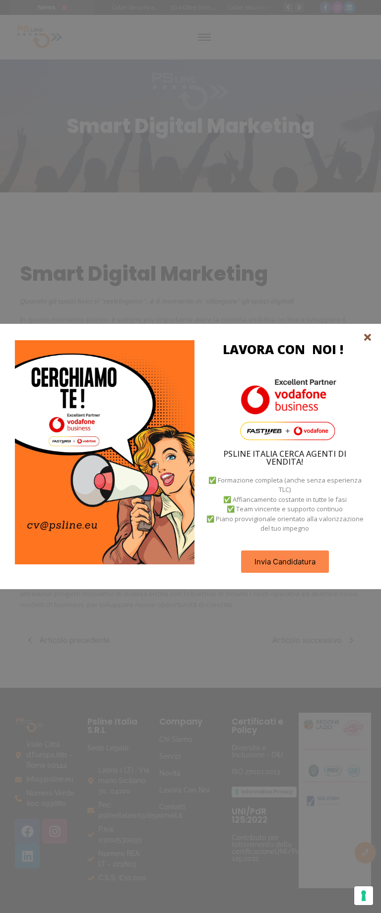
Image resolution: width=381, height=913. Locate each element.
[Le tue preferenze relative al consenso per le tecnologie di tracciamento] (363, 895)
